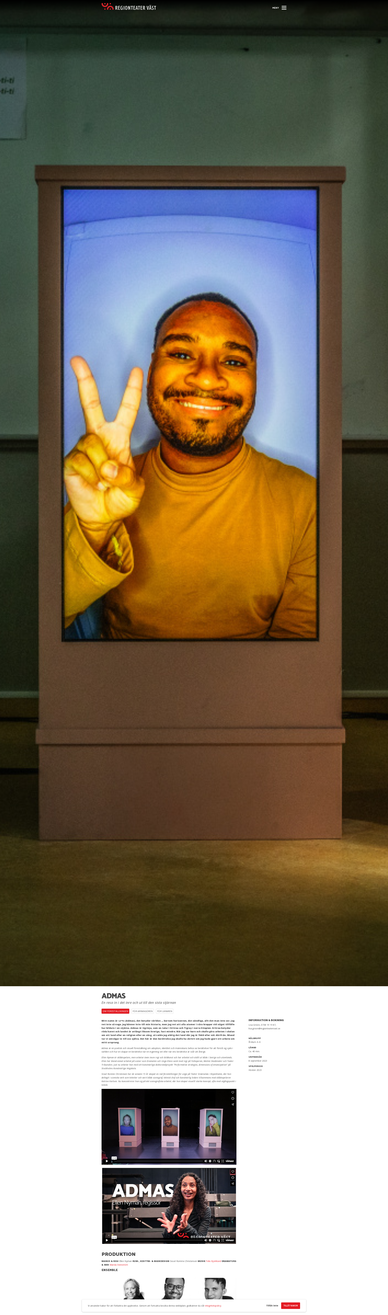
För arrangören (143, 1011)
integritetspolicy (213, 1305)
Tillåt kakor (290, 1306)
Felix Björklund (213, 1261)
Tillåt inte (272, 1305)
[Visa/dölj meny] (284, 7)
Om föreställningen (115, 1011)
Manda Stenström (119, 1264)
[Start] (129, 6)
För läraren (164, 1011)
